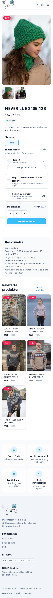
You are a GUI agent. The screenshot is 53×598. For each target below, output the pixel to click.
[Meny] (48, 4)
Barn (12, 142)
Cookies (27, 593)
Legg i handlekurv (26, 221)
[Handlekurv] (42, 4)
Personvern (7, 593)
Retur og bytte (8, 542)
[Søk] (37, 4)
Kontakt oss (7, 538)
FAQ (4, 547)
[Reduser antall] (11, 214)
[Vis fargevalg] (43, 161)
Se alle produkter (40, 288)
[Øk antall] (24, 214)
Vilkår (18, 593)
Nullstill (44, 149)
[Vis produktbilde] (8, 93)
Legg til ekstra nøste (26, 167)
